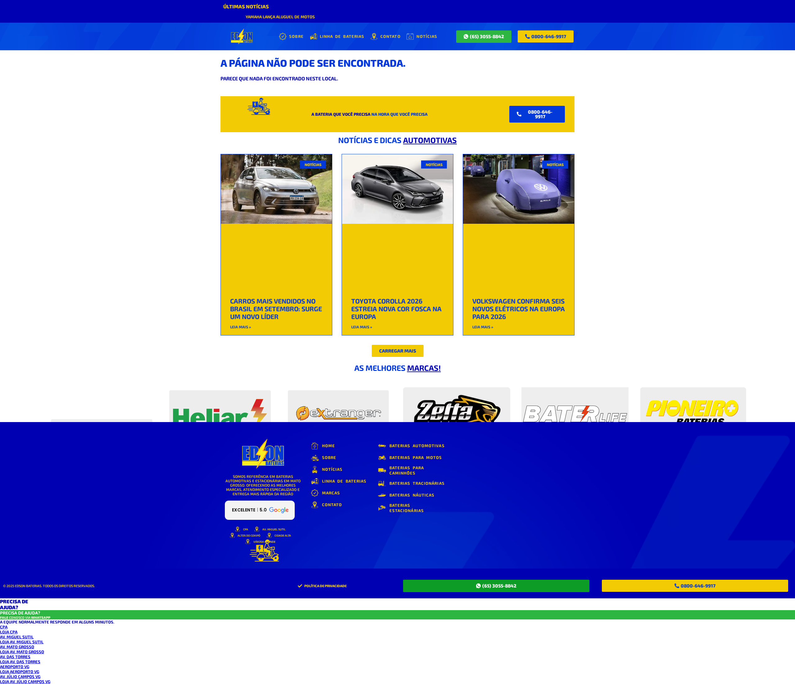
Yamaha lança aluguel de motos (280, 16)
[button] (398, 351)
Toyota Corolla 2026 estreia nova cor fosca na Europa (396, 308)
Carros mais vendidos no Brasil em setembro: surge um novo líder (276, 308)
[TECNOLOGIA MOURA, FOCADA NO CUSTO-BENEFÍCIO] (457, 400)
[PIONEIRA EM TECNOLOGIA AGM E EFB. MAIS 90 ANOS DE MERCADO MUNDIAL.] (220, 400)
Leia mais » (240, 327)
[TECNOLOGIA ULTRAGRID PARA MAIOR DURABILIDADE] (693, 400)
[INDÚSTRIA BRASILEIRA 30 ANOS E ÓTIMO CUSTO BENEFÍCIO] (338, 400)
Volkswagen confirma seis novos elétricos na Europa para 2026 (518, 308)
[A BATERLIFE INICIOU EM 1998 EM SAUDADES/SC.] (575, 400)
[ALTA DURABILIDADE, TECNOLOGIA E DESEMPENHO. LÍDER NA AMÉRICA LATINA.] (102, 400)
